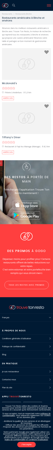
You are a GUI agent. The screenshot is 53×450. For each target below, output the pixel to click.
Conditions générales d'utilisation (16, 338)
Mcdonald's (9, 83)
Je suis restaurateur (10, 371)
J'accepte (26, 445)
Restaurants (7, 14)
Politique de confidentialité (13, 346)
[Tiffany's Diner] (26, 118)
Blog (4, 354)
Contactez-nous (9, 379)
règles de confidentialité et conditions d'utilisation (26, 439)
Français (5, 317)
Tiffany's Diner (11, 137)
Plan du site (7, 387)
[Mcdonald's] (26, 64)
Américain (8, 98)
